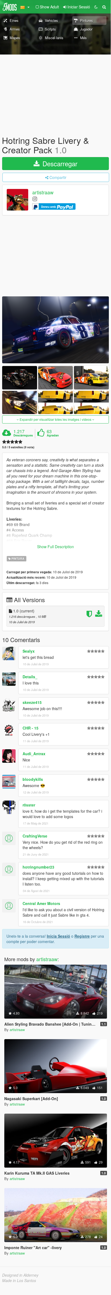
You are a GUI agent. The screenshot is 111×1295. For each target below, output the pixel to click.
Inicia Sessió (58, 936)
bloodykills (33, 779)
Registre (82, 936)
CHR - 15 (30, 728)
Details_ (30, 676)
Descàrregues (23, 435)
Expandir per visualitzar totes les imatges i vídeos (55, 419)
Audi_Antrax (34, 753)
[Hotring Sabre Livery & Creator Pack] (55, 329)
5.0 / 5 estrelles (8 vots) (18, 447)
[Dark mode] (96, 6)
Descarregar (59, 163)
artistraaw (42, 192)
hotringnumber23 (38, 867)
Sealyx (29, 651)
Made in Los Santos (19, 1280)
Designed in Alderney (20, 1275)
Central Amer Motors (41, 903)
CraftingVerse (35, 836)
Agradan (53, 435)
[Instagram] (34, 198)
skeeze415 (32, 702)
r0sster (29, 805)
